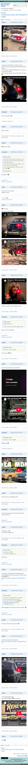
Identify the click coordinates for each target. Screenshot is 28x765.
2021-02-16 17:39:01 (17, 317)
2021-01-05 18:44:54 (17, 112)
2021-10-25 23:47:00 (17, 654)
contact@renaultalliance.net (17, 759)
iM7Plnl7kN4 (7, 171)
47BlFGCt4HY (7, 324)
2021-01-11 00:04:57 (17, 187)
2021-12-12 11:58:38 (17, 736)
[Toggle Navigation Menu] (2, 1)
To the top (5, 758)
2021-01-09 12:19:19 (17, 143)
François (4, 152)
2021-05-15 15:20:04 (17, 493)
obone (4, 143)
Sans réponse (17, 10)
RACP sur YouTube (6, 181)
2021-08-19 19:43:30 (17, 620)
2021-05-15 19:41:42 (17, 509)
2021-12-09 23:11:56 (17, 693)
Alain (3, 187)
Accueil (3, 13)
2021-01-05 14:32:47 (17, 61)
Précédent (7, 19)
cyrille (3, 126)
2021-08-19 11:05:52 (17, 590)
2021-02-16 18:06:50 (17, 342)
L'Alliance (4, 180)
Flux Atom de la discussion (21, 753)
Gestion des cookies (18, 760)
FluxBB (25, 755)
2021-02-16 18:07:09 (17, 364)
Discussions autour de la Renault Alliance (13, 749)
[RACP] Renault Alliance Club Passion (5, 5)
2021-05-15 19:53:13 (17, 527)
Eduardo (4, 112)
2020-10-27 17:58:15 (17, 22)
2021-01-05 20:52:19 (17, 126)
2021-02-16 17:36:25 (17, 275)
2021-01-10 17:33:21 (17, 152)
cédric (4, 22)
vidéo (4, 17)
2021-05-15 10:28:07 (17, 454)
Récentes (11, 10)
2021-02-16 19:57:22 (17, 432)
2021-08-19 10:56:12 (17, 569)
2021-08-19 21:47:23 (17, 636)
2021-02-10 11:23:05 (17, 205)
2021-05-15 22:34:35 (17, 545)
